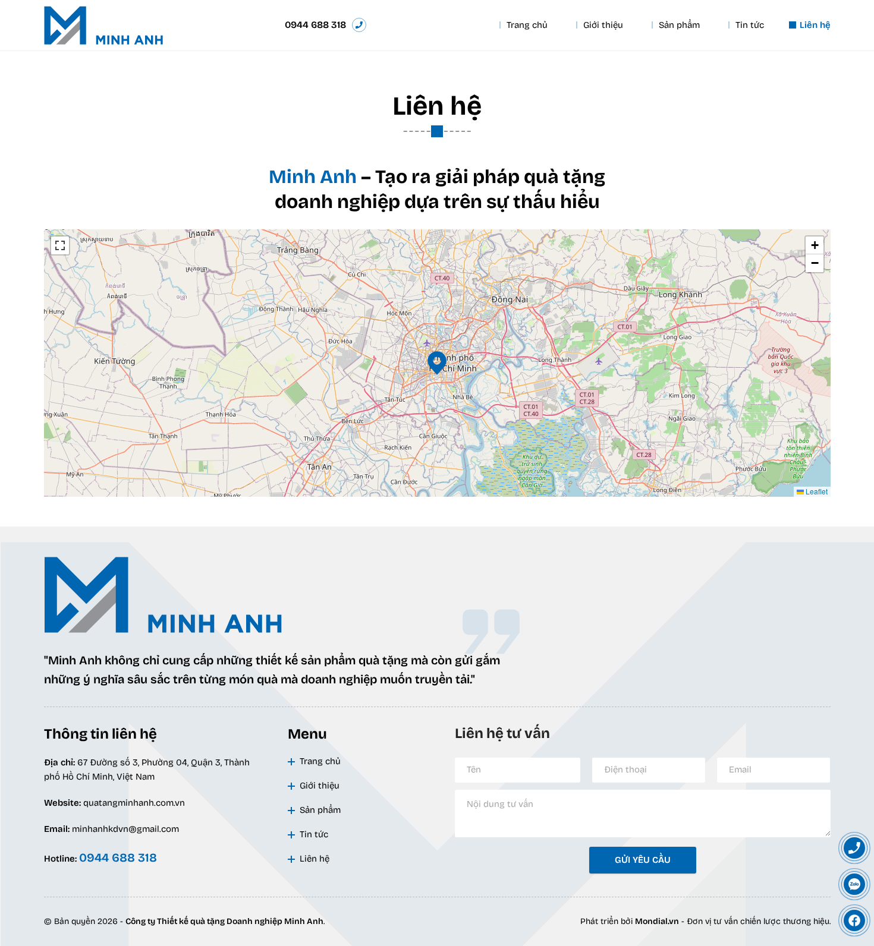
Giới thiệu (603, 25)
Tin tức (749, 25)
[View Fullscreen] (60, 245)
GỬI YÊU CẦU (643, 859)
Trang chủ (527, 25)
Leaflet (816, 491)
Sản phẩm (679, 25)
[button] (437, 363)
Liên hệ (815, 25)
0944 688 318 (315, 24)
